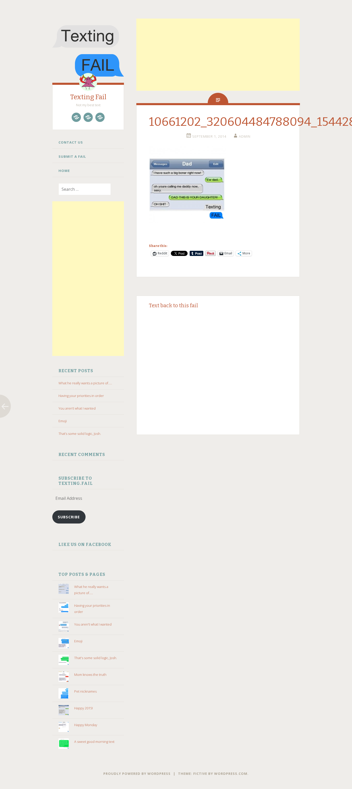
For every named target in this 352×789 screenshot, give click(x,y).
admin (244, 136)
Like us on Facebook (85, 544)
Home (64, 170)
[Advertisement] (88, 278)
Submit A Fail (72, 156)
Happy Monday (85, 724)
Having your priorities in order (81, 395)
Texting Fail (88, 97)
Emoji (62, 421)
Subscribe (69, 516)
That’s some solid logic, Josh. (79, 433)
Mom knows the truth (90, 674)
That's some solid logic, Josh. (95, 657)
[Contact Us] (76, 117)
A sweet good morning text (94, 741)
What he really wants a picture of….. (85, 383)
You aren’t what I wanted (77, 408)
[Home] (100, 117)
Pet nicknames (85, 691)
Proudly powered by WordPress (137, 773)
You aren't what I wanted (93, 624)
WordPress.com (230, 773)
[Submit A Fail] (88, 117)
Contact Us (70, 142)
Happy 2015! (83, 708)
